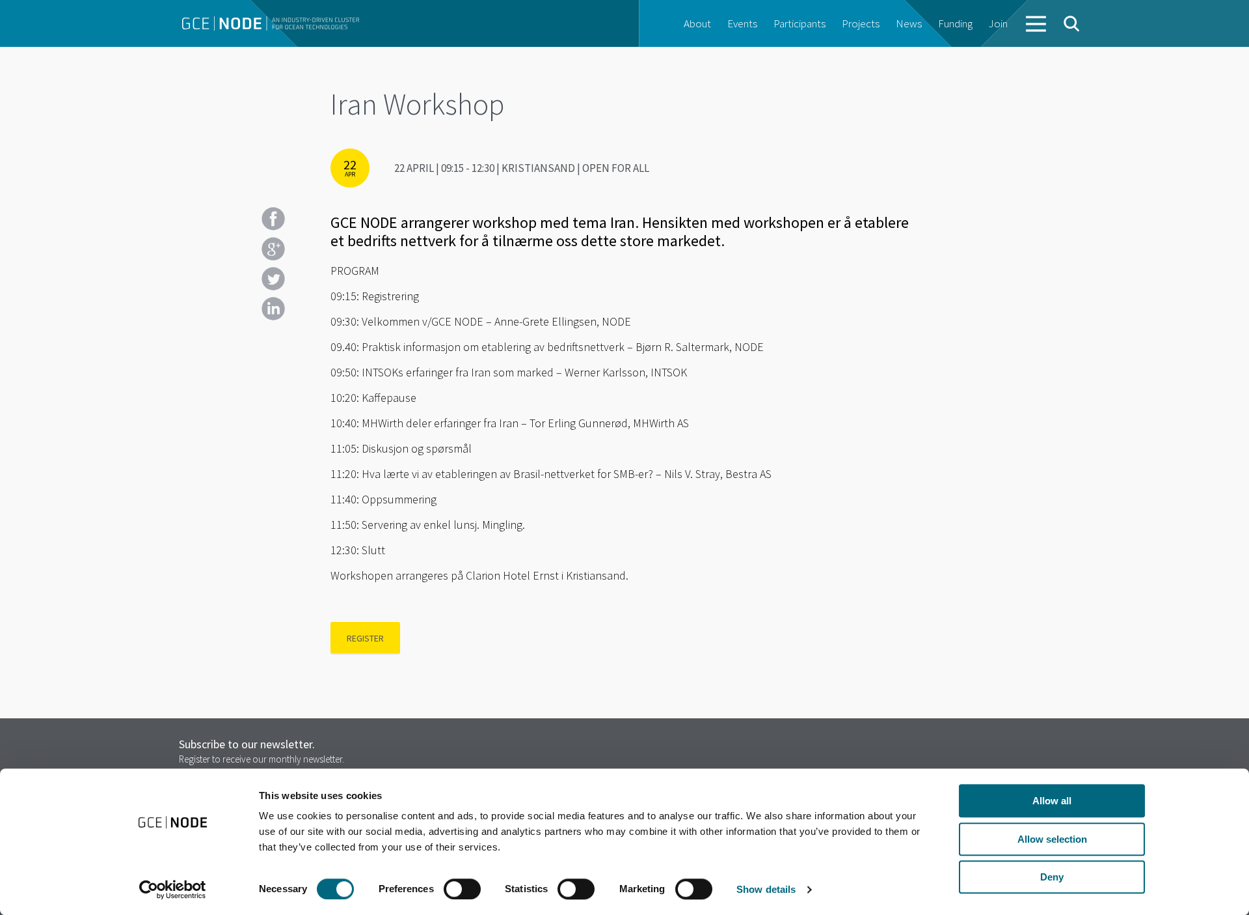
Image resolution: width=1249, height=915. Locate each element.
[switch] (462, 889)
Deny (1052, 876)
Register (365, 638)
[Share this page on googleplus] (273, 248)
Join (998, 23)
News (909, 23)
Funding (955, 23)
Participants (799, 23)
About (697, 23)
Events (742, 23)
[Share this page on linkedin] (273, 308)
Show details (766, 889)
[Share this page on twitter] (273, 278)
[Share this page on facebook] (273, 219)
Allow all (1051, 800)
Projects (861, 23)
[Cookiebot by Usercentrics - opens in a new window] (173, 889)
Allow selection (1052, 839)
